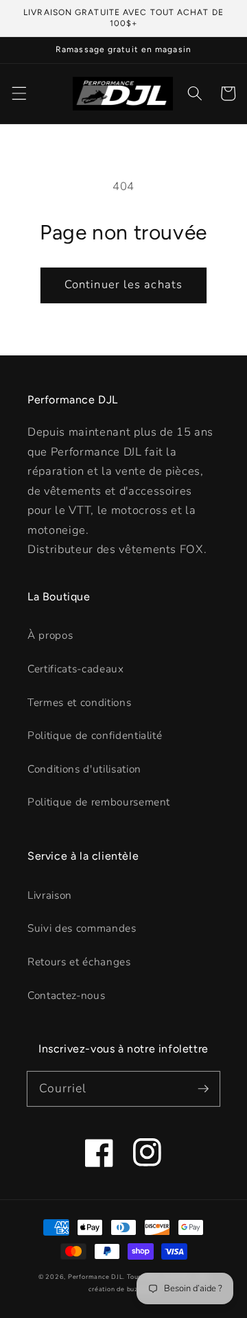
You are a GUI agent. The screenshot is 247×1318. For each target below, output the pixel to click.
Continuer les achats (123, 284)
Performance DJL (96, 1277)
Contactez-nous (66, 995)
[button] (18, 93)
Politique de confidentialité (94, 735)
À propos (50, 635)
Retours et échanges (79, 961)
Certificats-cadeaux (75, 668)
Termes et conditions (79, 702)
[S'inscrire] (203, 1088)
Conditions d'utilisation (84, 769)
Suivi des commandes (82, 928)
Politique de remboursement (98, 802)
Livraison (49, 895)
